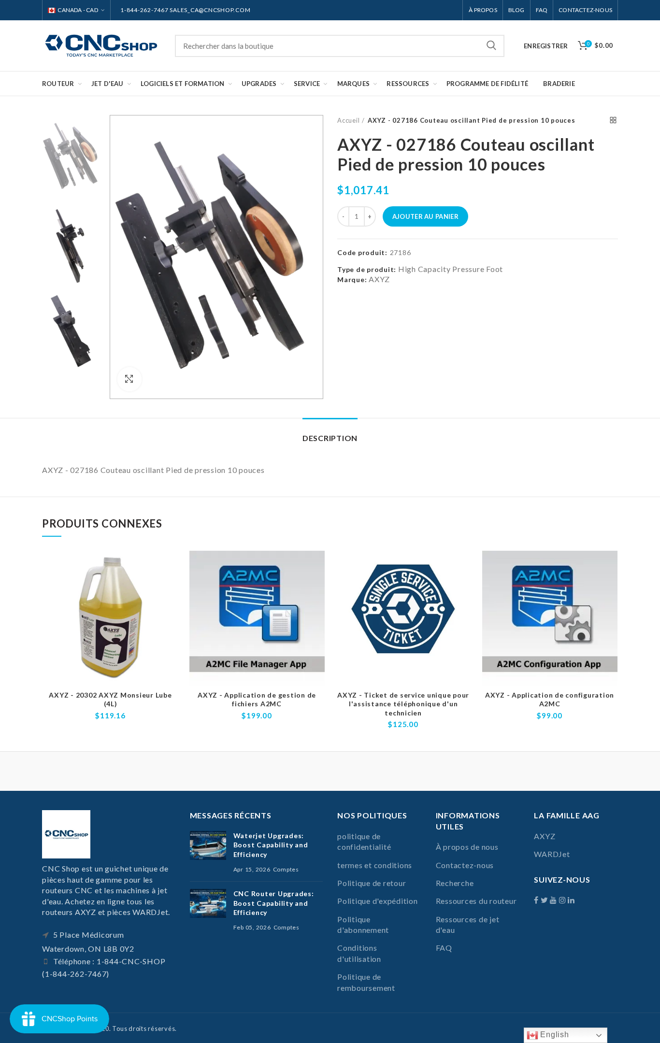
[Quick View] (171, 588)
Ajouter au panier (425, 216)
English (553, 1034)
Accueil (348, 120)
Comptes (286, 869)
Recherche (491, 46)
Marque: (352, 279)
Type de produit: (366, 269)
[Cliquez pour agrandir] (129, 379)
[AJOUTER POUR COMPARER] (171, 566)
